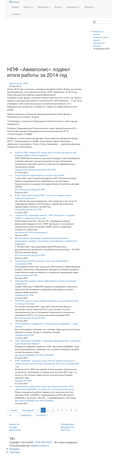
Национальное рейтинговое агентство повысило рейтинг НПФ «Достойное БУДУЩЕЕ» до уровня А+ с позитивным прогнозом (44, 388)
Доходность (73, 6)
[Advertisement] (45, 40)
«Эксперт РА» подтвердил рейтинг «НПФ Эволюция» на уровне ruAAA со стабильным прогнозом (45, 216)
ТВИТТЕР (65, 430)
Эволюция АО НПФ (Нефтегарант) (31, 232)
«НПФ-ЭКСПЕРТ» (43, 442)
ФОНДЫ (13, 427)
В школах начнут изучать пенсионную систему (101, 41)
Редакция (14, 448)
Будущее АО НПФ (23, 380)
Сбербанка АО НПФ (24, 295)
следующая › (26, 415)
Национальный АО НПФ (26, 275)
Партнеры (14, 452)
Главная (15, 6)
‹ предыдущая (27, 410)
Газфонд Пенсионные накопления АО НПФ (35, 169)
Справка (16, 14)
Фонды (58, 6)
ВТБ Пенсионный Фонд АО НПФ (30, 189)
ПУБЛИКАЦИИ (67, 424)
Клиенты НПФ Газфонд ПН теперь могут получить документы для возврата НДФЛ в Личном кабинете (45, 154)
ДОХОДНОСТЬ (67, 427)
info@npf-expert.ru (39, 445)
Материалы (43, 6)
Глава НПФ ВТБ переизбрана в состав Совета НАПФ (39, 175)
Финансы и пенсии (98, 33)
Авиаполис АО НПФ (18, 83)
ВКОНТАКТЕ (15, 430)
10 (10, 415)
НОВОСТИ (14, 424)
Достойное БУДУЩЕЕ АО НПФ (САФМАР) (34, 354)
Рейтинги (88, 6)
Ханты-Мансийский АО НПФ (28, 209)
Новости (28, 6)
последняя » (42, 415)
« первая (13, 410)
